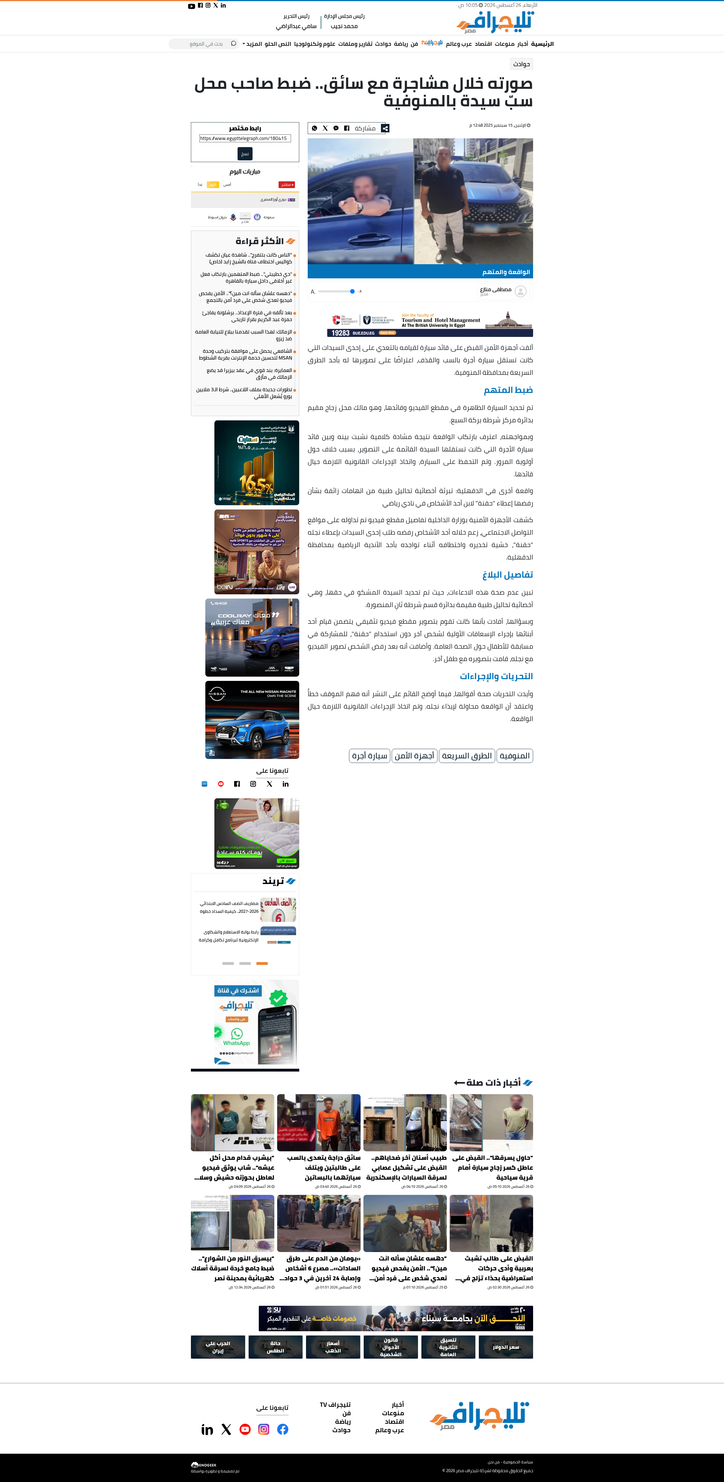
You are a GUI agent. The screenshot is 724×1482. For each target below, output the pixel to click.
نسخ (245, 154)
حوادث (383, 43)
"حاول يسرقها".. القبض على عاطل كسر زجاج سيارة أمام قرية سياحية (492, 1167)
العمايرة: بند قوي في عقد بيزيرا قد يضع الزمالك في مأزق (249, 373)
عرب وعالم (459, 43)
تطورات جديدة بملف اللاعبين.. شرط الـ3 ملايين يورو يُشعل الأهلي (244, 393)
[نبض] (204, 784)
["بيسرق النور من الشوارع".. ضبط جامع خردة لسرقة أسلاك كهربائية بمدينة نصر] (232, 1223)
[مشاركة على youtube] (191, 6)
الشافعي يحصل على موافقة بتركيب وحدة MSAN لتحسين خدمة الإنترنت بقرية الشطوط (245, 354)
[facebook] (237, 784)
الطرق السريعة (467, 756)
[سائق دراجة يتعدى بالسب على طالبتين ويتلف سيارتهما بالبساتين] (319, 1122)
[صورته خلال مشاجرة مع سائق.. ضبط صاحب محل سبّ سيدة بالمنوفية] (336, 128)
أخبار (522, 43)
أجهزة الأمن (414, 756)
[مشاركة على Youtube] (245, 1429)
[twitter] (269, 784)
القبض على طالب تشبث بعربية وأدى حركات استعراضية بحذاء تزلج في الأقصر (496, 1268)
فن (414, 43)
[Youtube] (221, 784)
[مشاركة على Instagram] (264, 1429)
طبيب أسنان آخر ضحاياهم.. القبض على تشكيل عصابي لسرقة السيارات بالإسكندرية (406, 1167)
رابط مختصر (245, 128)
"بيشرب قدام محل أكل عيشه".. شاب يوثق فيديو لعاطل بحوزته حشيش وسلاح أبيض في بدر (234, 1167)
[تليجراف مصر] (495, 22)
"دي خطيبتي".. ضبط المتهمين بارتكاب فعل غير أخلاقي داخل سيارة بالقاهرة (246, 277)
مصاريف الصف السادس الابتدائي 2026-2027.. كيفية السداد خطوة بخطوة (229, 911)
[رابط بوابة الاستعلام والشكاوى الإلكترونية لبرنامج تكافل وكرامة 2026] (278, 938)
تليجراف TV (335, 1404)
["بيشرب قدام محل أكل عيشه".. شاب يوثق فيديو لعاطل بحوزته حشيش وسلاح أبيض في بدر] (232, 1122)
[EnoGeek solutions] (215, 1465)
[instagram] (253, 784)
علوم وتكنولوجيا (314, 43)
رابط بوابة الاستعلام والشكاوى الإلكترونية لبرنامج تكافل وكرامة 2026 (228, 940)
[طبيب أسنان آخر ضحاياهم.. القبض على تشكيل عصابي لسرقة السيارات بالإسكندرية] (405, 1122)
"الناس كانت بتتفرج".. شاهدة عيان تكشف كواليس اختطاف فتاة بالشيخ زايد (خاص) (249, 258)
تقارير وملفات (355, 43)
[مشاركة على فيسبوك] (200, 5)
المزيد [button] (253, 43)
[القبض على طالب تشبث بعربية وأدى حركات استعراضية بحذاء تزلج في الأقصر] (491, 1223)
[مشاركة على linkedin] (223, 5)
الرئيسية (542, 43)
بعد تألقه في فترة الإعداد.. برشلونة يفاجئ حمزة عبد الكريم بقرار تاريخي (247, 316)
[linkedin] (285, 784)
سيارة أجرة (369, 756)
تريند (273, 881)
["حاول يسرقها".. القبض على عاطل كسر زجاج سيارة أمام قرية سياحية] (491, 1122)
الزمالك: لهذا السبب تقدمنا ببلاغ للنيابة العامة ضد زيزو (243, 335)
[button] (262, 963)
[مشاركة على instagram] (208, 5)
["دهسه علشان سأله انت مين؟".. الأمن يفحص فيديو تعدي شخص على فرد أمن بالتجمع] (405, 1223)
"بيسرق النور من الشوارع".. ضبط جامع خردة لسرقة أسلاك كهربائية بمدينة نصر (232, 1268)
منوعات (505, 43)
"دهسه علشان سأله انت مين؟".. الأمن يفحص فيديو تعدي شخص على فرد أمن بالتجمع (245, 297)
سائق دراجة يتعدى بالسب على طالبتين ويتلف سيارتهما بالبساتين (324, 1167)
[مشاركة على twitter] (215, 5)
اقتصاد (483, 43)
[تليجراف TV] (432, 43)
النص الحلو (278, 43)
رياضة (401, 43)
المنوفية (515, 756)
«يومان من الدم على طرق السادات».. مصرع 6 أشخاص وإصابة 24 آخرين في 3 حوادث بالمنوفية (320, 1268)
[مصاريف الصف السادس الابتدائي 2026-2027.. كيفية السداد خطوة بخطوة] (278, 910)
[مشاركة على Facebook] (282, 1429)
